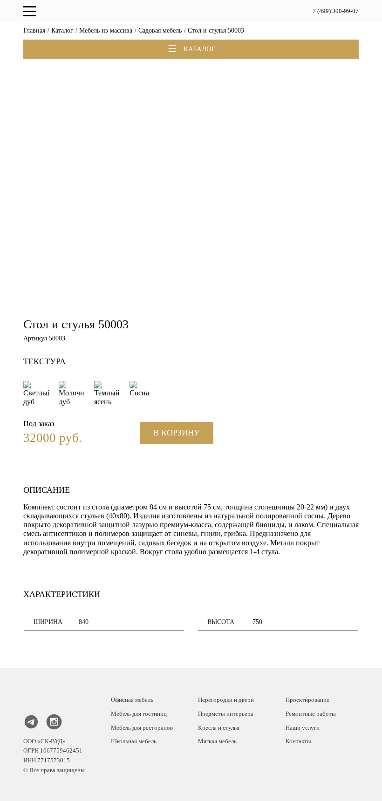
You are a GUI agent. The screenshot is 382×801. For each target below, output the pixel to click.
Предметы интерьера (225, 713)
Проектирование (307, 699)
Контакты (298, 741)
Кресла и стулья (218, 727)
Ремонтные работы (311, 713)
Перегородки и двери (226, 699)
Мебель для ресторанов (142, 727)
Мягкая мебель (217, 741)
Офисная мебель (132, 699)
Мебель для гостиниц (139, 713)
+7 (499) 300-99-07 (334, 10)
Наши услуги (303, 727)
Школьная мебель (134, 741)
